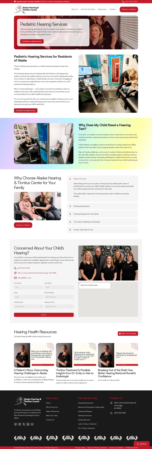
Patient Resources (52, 411)
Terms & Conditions (116, 448)
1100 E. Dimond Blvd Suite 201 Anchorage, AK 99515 (37, 273)
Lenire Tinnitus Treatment (87, 424)
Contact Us (50, 420)
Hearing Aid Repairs (85, 411)
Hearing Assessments (85, 403)
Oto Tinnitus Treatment (86, 428)
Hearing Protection (85, 415)
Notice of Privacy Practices (97, 448)
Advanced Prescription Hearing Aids (91, 407)
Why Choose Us (52, 407)
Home (48, 403)
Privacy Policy (80, 448)
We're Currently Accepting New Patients (42, 1)
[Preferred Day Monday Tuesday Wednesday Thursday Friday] (28, 306)
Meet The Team (52, 415)
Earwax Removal (84, 420)
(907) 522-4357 (131, 2)
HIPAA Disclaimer (132, 448)
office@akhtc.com (24, 278)
